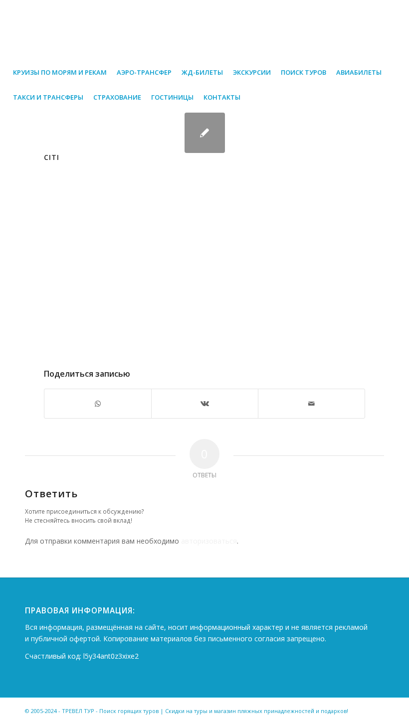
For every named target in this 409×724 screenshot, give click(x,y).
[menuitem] (60, 72)
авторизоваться (209, 541)
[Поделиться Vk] (205, 403)
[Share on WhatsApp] (97, 403)
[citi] (205, 133)
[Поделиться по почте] (311, 403)
